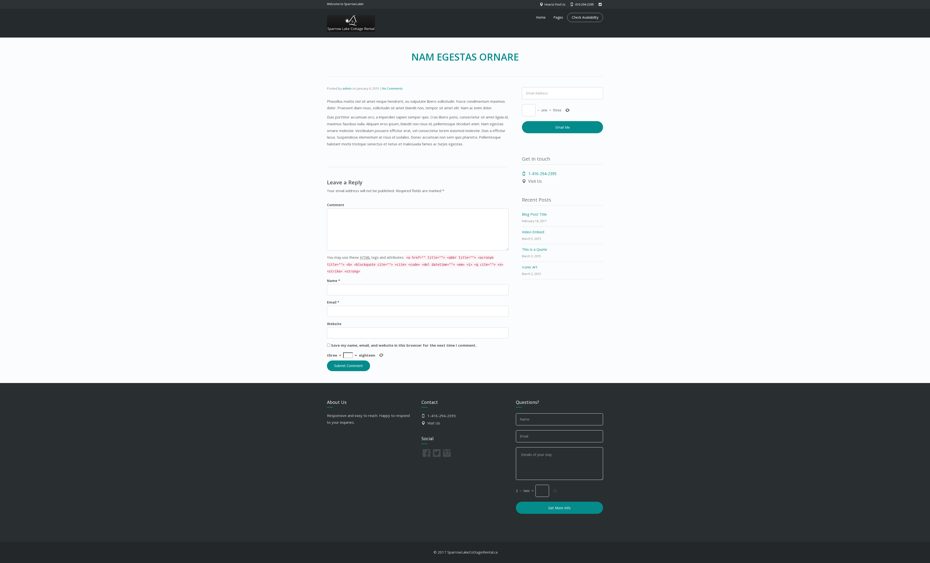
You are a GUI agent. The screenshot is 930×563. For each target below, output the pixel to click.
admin (347, 88)
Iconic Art (529, 267)
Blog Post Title (534, 214)
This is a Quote (534, 249)
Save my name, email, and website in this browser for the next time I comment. (403, 345)
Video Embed (533, 231)
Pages (558, 17)
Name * (333, 280)
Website (334, 323)
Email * (333, 302)
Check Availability (585, 17)
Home (541, 17)
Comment (335, 205)
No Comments (392, 88)
